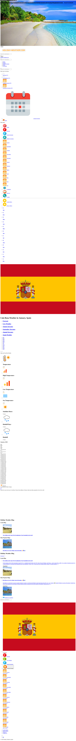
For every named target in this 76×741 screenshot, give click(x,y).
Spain (4, 64)
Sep (3, 345)
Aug (4, 344)
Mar (3, 339)
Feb (3, 338)
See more (2, 555)
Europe (4, 62)
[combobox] (5, 54)
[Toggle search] (0, 55)
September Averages (9, 329)
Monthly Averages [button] (10, 138)
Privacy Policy (5, 731)
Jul (3, 343)
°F (0, 489)
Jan (3, 337)
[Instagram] (39, 737)
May (4, 341)
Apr (3, 340)
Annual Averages (8, 332)
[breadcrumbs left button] (0, 68)
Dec (3, 349)
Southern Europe (6, 63)
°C (0, 487)
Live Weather (7, 324)
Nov (4, 348)
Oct (3, 346)
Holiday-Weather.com (4, 57)
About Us (5, 732)
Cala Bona (5, 66)
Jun (3, 342)
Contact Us (5, 733)
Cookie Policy (5, 730)
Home (4, 61)
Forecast (5, 321)
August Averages (8, 326)
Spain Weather (7, 335)
